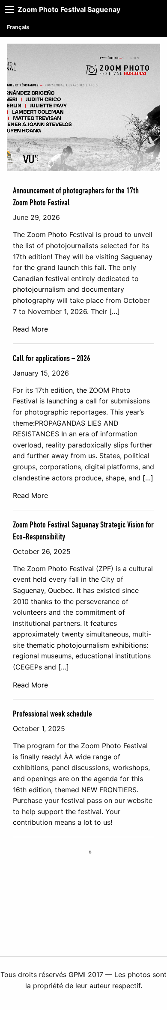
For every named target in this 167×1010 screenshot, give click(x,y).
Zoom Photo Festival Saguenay (69, 9)
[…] (114, 311)
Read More (30, 329)
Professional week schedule (52, 714)
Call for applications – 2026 (51, 358)
